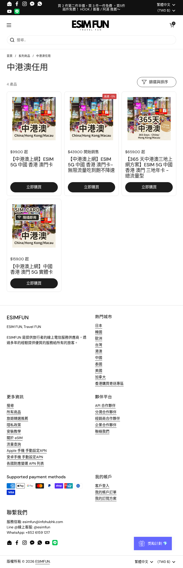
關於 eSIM (15, 438)
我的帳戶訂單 (105, 492)
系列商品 (24, 56)
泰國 (98, 364)
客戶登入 (102, 485)
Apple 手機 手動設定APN (27, 450)
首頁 (9, 56)
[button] (171, 25)
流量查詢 (14, 444)
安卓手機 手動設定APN (25, 457)
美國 (98, 370)
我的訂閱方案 (105, 498)
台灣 (98, 344)
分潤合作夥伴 (105, 412)
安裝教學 (14, 431)
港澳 (98, 351)
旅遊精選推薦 (17, 418)
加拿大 (100, 377)
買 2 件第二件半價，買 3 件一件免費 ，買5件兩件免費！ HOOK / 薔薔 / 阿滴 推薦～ (91, 7)
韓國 (98, 332)
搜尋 (10, 405)
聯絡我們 (102, 431)
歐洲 (98, 338)
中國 (98, 357)
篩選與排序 (158, 81)
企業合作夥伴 (105, 425)
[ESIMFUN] (90, 25)
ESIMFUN (42, 561)
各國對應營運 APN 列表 (25, 463)
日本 (98, 325)
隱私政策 (14, 425)
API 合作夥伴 (105, 405)
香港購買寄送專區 (109, 383)
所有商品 (14, 412)
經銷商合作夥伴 (107, 418)
